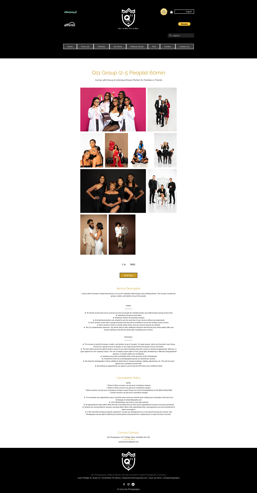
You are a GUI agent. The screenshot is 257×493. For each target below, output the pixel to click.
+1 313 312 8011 (128, 439)
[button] (184, 24)
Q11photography (172, 478)
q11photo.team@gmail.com (128, 442)
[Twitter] (133, 484)
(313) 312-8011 (155, 478)
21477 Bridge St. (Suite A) (89, 478)
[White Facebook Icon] (123, 484)
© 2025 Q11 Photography (128, 489)
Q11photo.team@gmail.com (135, 478)
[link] (171, 11)
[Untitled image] (113, 109)
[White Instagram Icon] (128, 484)
